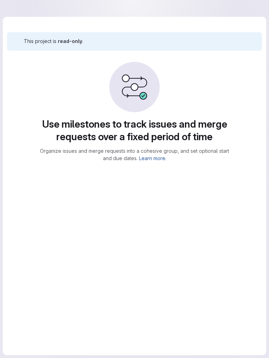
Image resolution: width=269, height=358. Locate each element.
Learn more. (150, 158)
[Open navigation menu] (20, 8)
